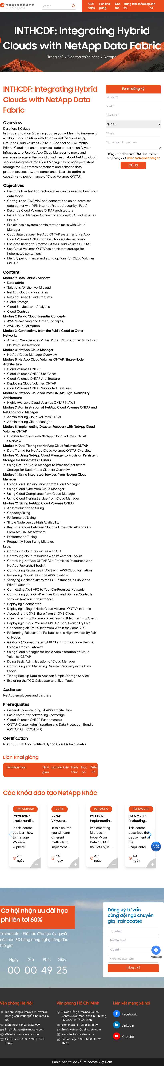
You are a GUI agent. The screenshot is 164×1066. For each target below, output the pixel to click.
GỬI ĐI (133, 165)
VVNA (21, 809)
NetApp (110, 57)
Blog (147, 4)
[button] (113, 834)
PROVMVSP (102, 809)
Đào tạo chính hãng (84, 57)
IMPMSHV (62, 809)
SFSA (136, 809)
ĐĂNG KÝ (133, 968)
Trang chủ (55, 57)
